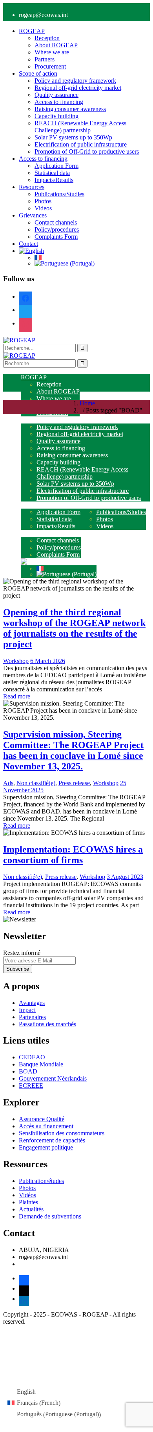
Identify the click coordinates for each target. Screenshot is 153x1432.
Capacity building (56, 116)
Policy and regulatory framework (75, 80)
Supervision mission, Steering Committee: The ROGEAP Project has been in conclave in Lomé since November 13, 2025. (73, 750)
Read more (16, 696)
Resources (31, 187)
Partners (45, 59)
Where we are (52, 52)
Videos (43, 208)
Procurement (50, 66)
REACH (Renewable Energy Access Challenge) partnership (80, 127)
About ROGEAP (56, 45)
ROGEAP (32, 31)
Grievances (33, 215)
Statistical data (52, 172)
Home (87, 403)
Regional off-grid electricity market (78, 87)
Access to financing (59, 101)
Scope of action (38, 73)
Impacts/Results (54, 179)
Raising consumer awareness (70, 109)
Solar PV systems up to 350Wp (73, 137)
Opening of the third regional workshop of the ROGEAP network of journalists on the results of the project (74, 628)
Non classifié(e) (35, 783)
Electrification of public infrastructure (81, 144)
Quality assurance (56, 94)
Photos (43, 201)
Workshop (16, 660)
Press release (74, 783)
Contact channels (56, 222)
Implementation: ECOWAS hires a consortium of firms (73, 854)
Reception (47, 38)
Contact (28, 243)
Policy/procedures (57, 229)
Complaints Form (56, 236)
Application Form (56, 165)
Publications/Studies (59, 194)
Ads (8, 783)
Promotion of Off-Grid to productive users (87, 151)
